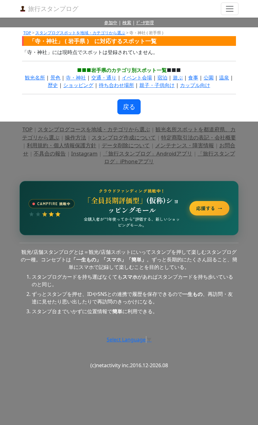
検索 (126, 22)
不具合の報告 (50, 153)
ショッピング (78, 85)
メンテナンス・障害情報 (184, 145)
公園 (209, 77)
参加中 (110, 22)
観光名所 (35, 77)
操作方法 (75, 137)
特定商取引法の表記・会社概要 (198, 137)
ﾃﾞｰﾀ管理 (145, 22)
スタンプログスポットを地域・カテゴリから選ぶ (80, 32)
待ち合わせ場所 (116, 85)
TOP (27, 32)
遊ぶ (178, 77)
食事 (193, 77)
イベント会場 (137, 77)
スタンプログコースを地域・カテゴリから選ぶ (94, 129)
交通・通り (103, 77)
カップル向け (195, 85)
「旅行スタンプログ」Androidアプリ (147, 153)
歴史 (53, 85)
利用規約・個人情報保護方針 (61, 145)
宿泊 (162, 77)
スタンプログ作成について (124, 137)
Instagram (84, 153)
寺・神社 (76, 77)
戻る (129, 106)
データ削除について (126, 145)
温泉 (224, 77)
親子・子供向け (157, 85)
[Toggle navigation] (229, 9)
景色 (55, 77)
